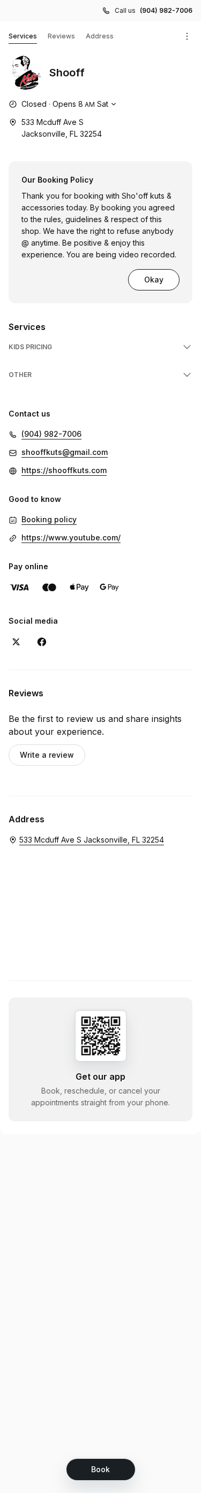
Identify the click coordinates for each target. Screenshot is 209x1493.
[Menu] (187, 36)
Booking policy (49, 519)
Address (100, 36)
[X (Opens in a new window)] (16, 642)
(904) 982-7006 (166, 10)
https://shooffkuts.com (64, 470)
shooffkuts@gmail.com (64, 452)
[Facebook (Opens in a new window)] (42, 642)
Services (23, 36)
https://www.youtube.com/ (71, 537)
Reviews (61, 36)
